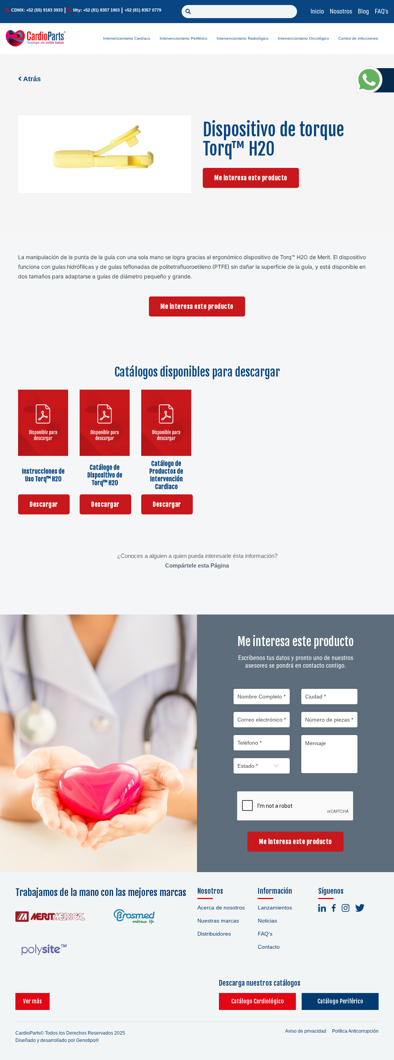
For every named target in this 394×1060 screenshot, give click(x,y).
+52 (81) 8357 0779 (143, 10)
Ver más (32, 1001)
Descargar (44, 504)
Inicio (317, 11)
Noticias (267, 921)
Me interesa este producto (250, 178)
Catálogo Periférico (340, 1001)
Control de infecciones (358, 38)
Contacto (269, 947)
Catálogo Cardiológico (257, 1001)
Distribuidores (214, 934)
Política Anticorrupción (355, 1031)
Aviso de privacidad (305, 1031)
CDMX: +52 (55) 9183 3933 (37, 10)
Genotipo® (87, 1040)
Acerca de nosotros (221, 907)
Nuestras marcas (218, 921)
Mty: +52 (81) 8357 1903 (96, 10)
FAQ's (381, 11)
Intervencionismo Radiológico (243, 38)
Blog (363, 11)
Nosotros (341, 11)
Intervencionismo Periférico (183, 38)
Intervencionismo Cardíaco (126, 38)
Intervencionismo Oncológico (303, 38)
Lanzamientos (275, 907)
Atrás (31, 79)
